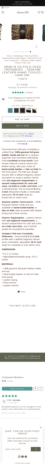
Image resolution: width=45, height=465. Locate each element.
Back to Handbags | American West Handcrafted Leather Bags (22, 357)
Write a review (17, 388)
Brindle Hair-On (22, 110)
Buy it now (22, 126)
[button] (18, 92)
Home (9, 56)
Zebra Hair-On (28, 110)
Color (22, 106)
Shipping (12, 87)
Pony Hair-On (34, 110)
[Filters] (35, 389)
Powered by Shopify (22, 463)
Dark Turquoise (10, 110)
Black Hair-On (16, 110)
